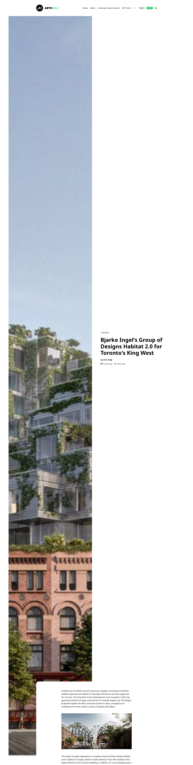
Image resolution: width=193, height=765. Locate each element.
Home (85, 8)
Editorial (105, 332)
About (92, 8)
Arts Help (107, 360)
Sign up (149, 8)
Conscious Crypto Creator (109, 8)
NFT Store (126, 8)
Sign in (142, 8)
